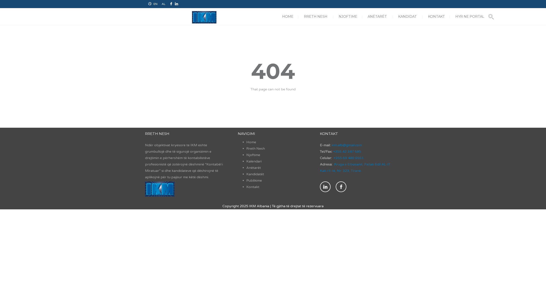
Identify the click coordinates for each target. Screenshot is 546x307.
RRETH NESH (315, 16)
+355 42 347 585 (347, 151)
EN (155, 4)
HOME (287, 16)
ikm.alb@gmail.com (346, 145)
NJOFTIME (348, 16)
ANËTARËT (377, 16)
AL (163, 4)
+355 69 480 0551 (349, 158)
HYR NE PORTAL (469, 16)
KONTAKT (436, 16)
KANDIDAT (407, 16)
